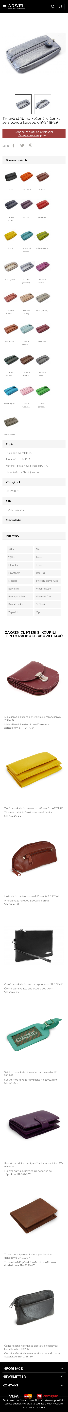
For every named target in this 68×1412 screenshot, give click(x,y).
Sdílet (13, 145)
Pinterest (30, 145)
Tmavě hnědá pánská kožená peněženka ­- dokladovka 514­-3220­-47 (30, 1264)
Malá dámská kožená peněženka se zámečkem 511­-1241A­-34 (26, 726)
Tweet (22, 145)
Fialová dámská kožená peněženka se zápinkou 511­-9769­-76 (28, 1172)
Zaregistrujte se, (28, 135)
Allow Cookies (34, 1407)
